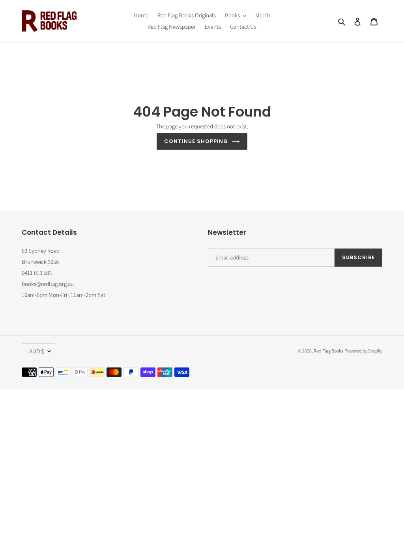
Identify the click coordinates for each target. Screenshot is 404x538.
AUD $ (36, 351)
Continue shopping (196, 141)
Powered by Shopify (363, 351)
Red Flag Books (328, 351)
